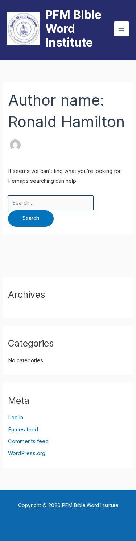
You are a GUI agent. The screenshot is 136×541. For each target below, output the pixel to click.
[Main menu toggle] (121, 28)
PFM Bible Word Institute (73, 29)
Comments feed (28, 441)
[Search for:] (51, 203)
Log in (15, 417)
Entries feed (23, 429)
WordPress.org (26, 453)
